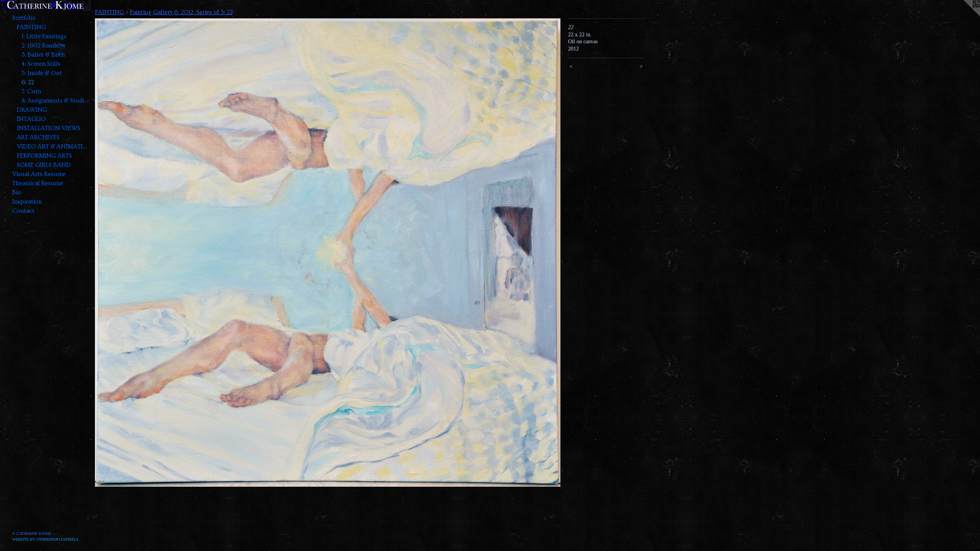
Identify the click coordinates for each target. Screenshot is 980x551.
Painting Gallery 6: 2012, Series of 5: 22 (181, 12)
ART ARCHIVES (38, 137)
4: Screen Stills (40, 63)
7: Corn (31, 91)
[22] (327, 252)
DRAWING (32, 109)
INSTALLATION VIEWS (48, 128)
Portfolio (24, 18)
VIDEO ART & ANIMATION (53, 146)
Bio (16, 192)
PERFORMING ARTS (44, 155)
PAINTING (31, 27)
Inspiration (27, 201)
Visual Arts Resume (39, 174)
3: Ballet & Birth (43, 54)
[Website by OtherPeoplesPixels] (964, 15)
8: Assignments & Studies (55, 100)
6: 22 (27, 82)
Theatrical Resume (37, 183)
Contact (23, 210)
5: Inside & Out (41, 73)
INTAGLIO (31, 119)
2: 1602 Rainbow (43, 45)
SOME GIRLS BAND (44, 164)
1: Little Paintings (44, 36)
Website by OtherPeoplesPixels (45, 539)
